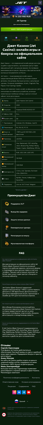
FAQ (33, 386)
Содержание (24, 386)
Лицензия (12, 386)
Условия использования (31, 382)
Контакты (36, 378)
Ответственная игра (10, 382)
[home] (21, 3)
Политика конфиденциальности (16, 378)
